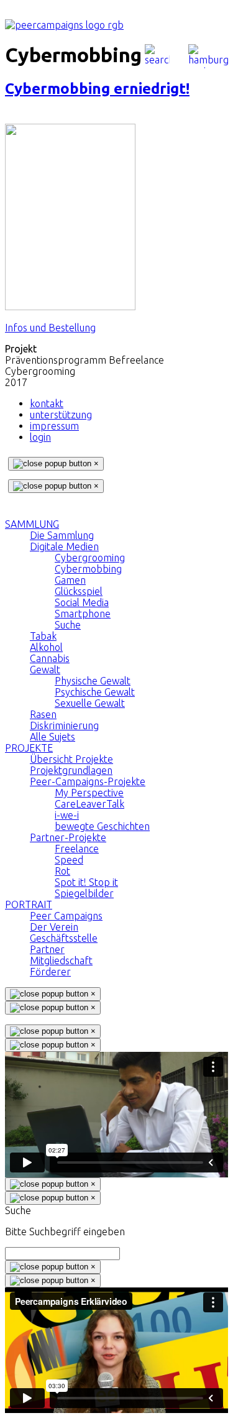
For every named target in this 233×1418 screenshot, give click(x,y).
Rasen (43, 714)
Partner (47, 949)
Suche (68, 624)
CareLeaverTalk (89, 803)
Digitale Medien (64, 546)
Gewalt (45, 669)
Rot (62, 871)
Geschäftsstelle (64, 938)
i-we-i (67, 815)
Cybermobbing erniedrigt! (97, 88)
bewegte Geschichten (102, 826)
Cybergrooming (90, 557)
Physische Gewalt (92, 680)
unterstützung (61, 414)
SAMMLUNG (32, 524)
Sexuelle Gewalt (90, 703)
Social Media (82, 602)
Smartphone (83, 613)
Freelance (77, 848)
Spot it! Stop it (86, 882)
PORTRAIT (28, 904)
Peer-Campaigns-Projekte (87, 781)
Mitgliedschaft (61, 960)
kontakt (46, 403)
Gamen (70, 580)
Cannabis (50, 658)
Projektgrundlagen (71, 770)
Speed (69, 859)
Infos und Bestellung (50, 327)
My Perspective (89, 792)
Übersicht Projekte (71, 759)
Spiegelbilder (84, 893)
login (40, 437)
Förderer (50, 971)
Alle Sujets (52, 736)
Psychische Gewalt (95, 691)
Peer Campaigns (66, 915)
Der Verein (54, 926)
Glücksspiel (79, 591)
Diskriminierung (64, 725)
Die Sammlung (62, 535)
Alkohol (46, 647)
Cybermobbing (88, 568)
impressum (54, 425)
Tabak (43, 636)
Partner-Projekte (68, 837)
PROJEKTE (29, 747)
